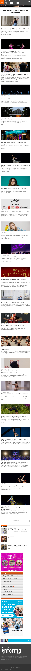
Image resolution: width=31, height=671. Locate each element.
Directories (19, 667)
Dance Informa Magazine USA (9, 665)
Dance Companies (8, 594)
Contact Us (25, 665)
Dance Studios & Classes (10, 578)
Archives (13, 667)
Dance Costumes (8, 586)
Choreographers (7, 591)
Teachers (5, 589)
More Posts (15, 520)
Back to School (7, 581)
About (19, 665)
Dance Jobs (6, 597)
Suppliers (5, 584)
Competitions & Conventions (11, 576)
